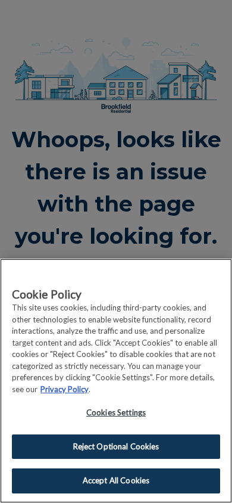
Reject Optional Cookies (116, 446)
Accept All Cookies (116, 480)
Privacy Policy (64, 389)
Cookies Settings (116, 412)
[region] (116, 381)
